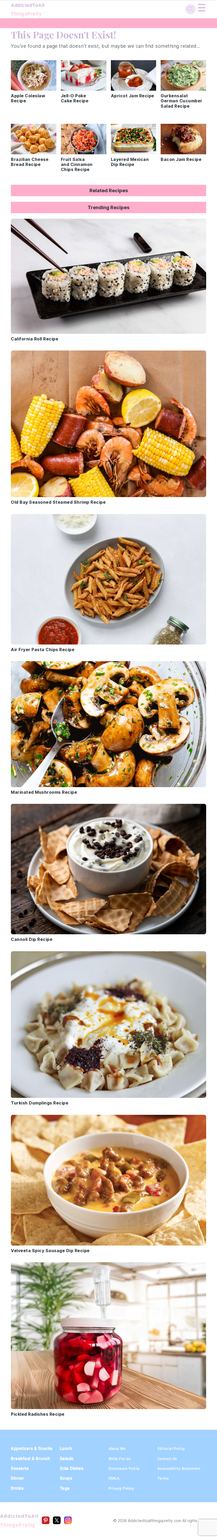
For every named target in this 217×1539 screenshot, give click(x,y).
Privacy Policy (121, 1488)
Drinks (17, 1488)
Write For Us (119, 1459)
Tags (65, 1488)
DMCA (113, 1478)
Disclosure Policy (124, 1468)
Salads (67, 1458)
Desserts (20, 1468)
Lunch (66, 1448)
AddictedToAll (28, 9)
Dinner (17, 1478)
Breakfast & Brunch (30, 1458)
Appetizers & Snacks (32, 1448)
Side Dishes (72, 1468)
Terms (163, 1478)
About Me (117, 1448)
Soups (66, 1478)
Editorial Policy (171, 1448)
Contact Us (167, 1459)
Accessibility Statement (179, 1468)
